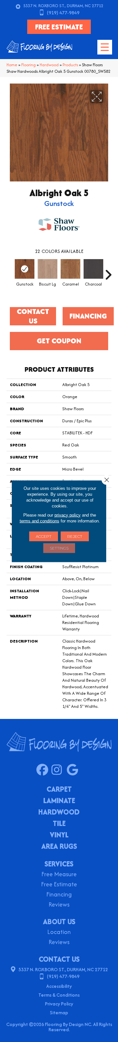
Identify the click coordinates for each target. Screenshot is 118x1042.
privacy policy (67, 514)
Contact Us (33, 316)
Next (108, 271)
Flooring (28, 65)
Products (70, 65)
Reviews (59, 905)
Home (12, 65)
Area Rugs (59, 846)
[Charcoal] (93, 268)
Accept (43, 536)
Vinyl (59, 835)
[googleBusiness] (74, 770)
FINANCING (88, 316)
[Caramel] (70, 268)
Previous (10, 271)
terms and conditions (39, 520)
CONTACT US (59, 959)
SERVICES (59, 864)
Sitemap (59, 1012)
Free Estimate (59, 885)
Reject (74, 536)
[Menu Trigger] (104, 47)
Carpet (59, 789)
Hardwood (49, 65)
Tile (59, 824)
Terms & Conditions (59, 994)
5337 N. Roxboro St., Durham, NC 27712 (63, 6)
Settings (59, 547)
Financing (59, 895)
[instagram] (58, 770)
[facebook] (43, 770)
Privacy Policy (59, 1003)
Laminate (59, 801)
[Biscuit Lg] (47, 268)
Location (59, 932)
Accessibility (59, 986)
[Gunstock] (24, 268)
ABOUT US (59, 921)
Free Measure (59, 875)
